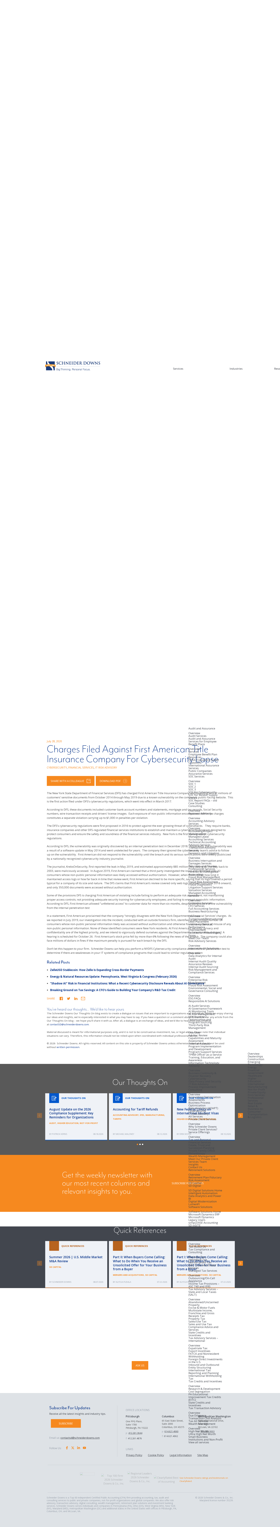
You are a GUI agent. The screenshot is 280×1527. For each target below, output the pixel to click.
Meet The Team (198, 1236)
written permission (68, 1047)
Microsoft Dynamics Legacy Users (201, 1218)
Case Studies (196, 803)
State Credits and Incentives (199, 1334)
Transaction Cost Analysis (204, 1418)
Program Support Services (205, 1051)
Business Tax (196, 1256)
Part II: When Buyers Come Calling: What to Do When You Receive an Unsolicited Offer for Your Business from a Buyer (140, 1264)
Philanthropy (196, 1153)
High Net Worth (198, 1431)
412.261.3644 (135, 1433)
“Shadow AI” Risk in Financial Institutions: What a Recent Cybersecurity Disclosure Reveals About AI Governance (127, 983)
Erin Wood (185, 1134)
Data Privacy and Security (204, 1081)
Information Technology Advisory (203, 1064)
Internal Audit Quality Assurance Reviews (202, 962)
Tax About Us (197, 1246)
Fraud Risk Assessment (203, 881)
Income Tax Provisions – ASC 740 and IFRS (203, 1285)
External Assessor (199, 1043)
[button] (61, 998)
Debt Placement (198, 921)
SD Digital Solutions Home (205, 1190)
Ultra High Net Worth (202, 1434)
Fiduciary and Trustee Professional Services (202, 867)
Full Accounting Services (203, 908)
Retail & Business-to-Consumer (256, 1109)
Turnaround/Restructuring (205, 918)
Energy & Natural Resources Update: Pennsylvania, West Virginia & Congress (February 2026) (113, 976)
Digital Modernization (202, 1201)
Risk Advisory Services (202, 941)
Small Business (198, 1436)
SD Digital (194, 1186)
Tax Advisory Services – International (203, 1340)
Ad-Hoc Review (197, 1035)
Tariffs (117, 1118)
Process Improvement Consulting (202, 1088)
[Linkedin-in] (78, 1447)
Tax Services (196, 1239)
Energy (252, 1067)
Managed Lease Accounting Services (201, 838)
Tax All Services (198, 1421)
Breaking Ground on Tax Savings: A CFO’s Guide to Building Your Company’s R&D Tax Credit (112, 990)
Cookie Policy (156, 1455)
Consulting (195, 806)
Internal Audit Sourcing (203, 966)
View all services (198, 1442)
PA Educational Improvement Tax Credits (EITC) (204, 1397)
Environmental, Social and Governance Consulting (205, 990)
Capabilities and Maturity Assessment (205, 1039)
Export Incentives (199, 1351)
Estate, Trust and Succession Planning (201, 1146)
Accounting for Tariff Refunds (140, 1116)
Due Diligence (197, 1415)
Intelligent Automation (202, 1193)
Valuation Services (200, 890)
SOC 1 (192, 783)
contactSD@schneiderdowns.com (69, 1024)
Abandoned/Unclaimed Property (203, 1303)
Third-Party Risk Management (198, 1027)
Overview (194, 733)
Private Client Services (202, 1119)
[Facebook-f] (67, 1447)
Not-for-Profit (256, 1089)
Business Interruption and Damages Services (205, 862)
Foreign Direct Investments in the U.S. (205, 1360)
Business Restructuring (203, 911)
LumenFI (194, 1204)
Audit (52, 1123)
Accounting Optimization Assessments (204, 1098)
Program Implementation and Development (204, 1047)
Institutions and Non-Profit (205, 1439)
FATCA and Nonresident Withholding (203, 1355)
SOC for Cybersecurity (202, 792)
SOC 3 (192, 789)
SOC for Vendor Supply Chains (203, 796)
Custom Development (202, 1233)
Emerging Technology (255, 1063)
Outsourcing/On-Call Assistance (201, 1279)
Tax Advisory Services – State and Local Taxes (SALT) (203, 1292)
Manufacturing (257, 1086)
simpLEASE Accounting (203, 1222)
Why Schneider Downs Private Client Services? (202, 1128)
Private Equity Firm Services (257, 1093)
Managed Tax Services (202, 1270)
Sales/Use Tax (197, 1321)
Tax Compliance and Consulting (201, 1251)
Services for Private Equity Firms (205, 934)
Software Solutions (200, 1207)
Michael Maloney (125, 1134)
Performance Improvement (197, 928)
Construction (256, 1059)
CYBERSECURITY (57, 767)
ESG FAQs (194, 998)
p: (127, 1433)
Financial (253, 1070)
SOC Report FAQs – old (202, 800)
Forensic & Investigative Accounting (203, 873)
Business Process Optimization (199, 1104)
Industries (236, 368)
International (256, 1084)
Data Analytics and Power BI (204, 1197)
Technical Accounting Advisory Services (202, 843)
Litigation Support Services (205, 887)
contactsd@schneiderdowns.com (80, 1438)
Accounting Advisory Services (201, 822)
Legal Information (181, 1455)
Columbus (168, 1416)
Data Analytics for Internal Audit (205, 957)
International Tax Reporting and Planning (203, 1371)
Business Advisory (200, 813)
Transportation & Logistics (257, 1115)
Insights (193, 1164)
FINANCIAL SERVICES (81, 767)
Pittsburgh (133, 1416)
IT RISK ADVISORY (106, 767)
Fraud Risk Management (204, 877)
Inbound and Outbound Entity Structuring (203, 1366)
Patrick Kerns (59, 1134)
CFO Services (196, 905)
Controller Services (200, 903)
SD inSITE (194, 1225)
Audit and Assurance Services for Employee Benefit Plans (202, 741)
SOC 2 (192, 786)
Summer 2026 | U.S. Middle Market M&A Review (76, 1264)
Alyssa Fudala (123, 1281)
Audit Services (197, 735)
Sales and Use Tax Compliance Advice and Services (203, 1327)
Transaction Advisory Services (202, 849)
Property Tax (196, 1318)
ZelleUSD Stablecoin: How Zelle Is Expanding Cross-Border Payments (97, 970)
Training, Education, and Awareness (204, 1058)
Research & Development (204, 1388)
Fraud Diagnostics (200, 884)
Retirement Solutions (201, 1170)
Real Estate (255, 1103)
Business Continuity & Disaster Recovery (202, 1074)
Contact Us (195, 1167)
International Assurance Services (203, 767)
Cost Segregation (199, 1391)
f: (126, 1438)
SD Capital (195, 1183)
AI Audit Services (199, 1005)
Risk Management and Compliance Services (202, 971)
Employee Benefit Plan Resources (202, 755)
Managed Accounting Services (202, 894)
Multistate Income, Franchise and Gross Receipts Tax (201, 1313)
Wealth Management (201, 1156)
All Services (195, 1116)
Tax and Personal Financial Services (199, 1141)
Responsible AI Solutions (204, 1001)
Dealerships (255, 1056)
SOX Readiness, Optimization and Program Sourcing (200, 1019)
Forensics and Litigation (203, 853)
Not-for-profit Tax (199, 1262)
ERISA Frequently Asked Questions (203, 761)
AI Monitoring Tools (201, 1011)
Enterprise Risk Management (198, 981)
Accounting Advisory (126, 1115)
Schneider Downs (61, 1281)
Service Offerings (199, 1132)
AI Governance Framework (205, 1008)
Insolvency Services (200, 924)
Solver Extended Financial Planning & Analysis (204, 1229)
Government (255, 1073)
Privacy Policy (134, 1455)
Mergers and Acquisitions (128, 1274)
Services (178, 368)
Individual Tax (197, 1259)
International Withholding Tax (205, 1377)
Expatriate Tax (197, 1348)
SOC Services (196, 776)
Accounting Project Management (200, 832)
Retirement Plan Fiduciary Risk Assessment (205, 1179)
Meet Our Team (198, 938)
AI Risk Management (201, 1014)
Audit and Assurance (201, 728)
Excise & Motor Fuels (201, 1307)
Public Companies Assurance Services (200, 772)
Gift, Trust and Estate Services (202, 1266)
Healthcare (255, 1075)
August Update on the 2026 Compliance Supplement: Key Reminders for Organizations (76, 1116)
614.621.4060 (171, 1431)
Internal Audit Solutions (203, 948)
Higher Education (254, 1080)
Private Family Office (201, 1150)
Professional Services (256, 1099)
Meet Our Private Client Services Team (203, 1160)
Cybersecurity (197, 1078)
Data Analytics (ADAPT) (203, 1108)
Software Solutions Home (204, 1211)
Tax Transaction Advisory (204, 1408)
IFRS (142, 1115)
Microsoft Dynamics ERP (204, 1214)
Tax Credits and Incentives (205, 1381)
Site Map (202, 1455)
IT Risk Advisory (198, 1084)
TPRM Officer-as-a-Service (205, 1054)
